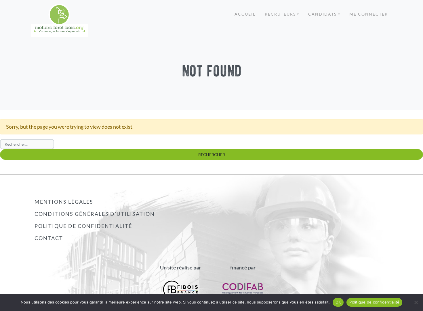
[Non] (416, 302)
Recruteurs (280, 14)
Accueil (245, 14)
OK (338, 302)
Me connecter (368, 14)
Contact (49, 238)
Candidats (322, 14)
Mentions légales (64, 201)
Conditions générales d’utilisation (95, 214)
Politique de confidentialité (83, 226)
